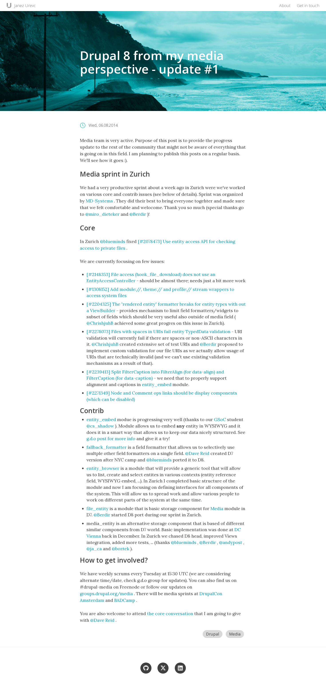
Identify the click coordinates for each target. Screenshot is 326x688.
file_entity (98, 508)
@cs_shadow (100, 426)
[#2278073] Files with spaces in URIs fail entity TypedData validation (159, 331)
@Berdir (138, 214)
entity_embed (157, 384)
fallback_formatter (107, 447)
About (284, 5)
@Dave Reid (197, 453)
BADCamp (125, 600)
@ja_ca (94, 548)
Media (217, 508)
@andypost (231, 542)
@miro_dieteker (103, 214)
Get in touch (308, 5)
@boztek (121, 548)
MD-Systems (100, 201)
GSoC (220, 419)
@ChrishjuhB (100, 323)
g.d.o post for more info (111, 438)
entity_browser (103, 468)
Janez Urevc (25, 5)
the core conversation (170, 613)
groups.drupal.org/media (107, 593)
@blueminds (113, 241)
